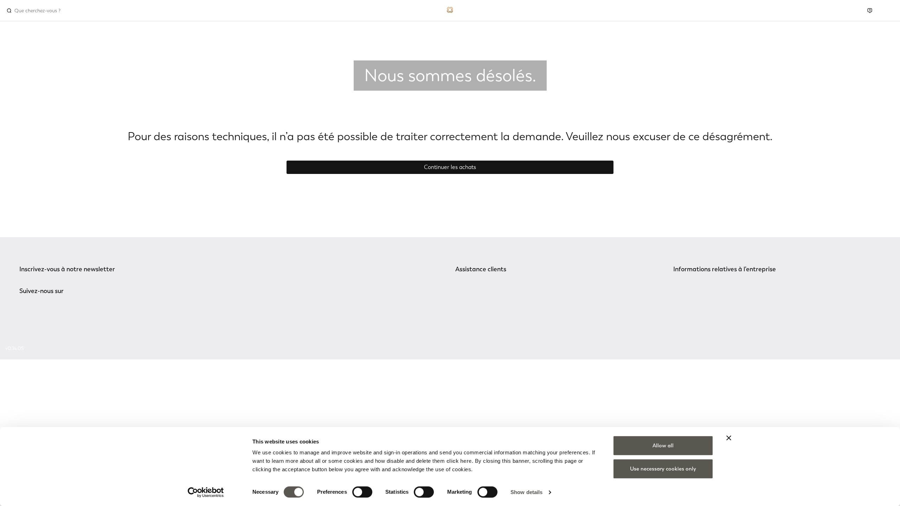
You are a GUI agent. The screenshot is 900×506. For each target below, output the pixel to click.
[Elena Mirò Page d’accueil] (450, 9)
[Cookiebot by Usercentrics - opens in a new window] (206, 492)
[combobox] (44, 10)
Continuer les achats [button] (450, 167)
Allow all (663, 445)
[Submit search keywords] (9, 10)
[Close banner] (728, 437)
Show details (526, 492)
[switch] (362, 492)
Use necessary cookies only (663, 468)
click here (459, 461)
